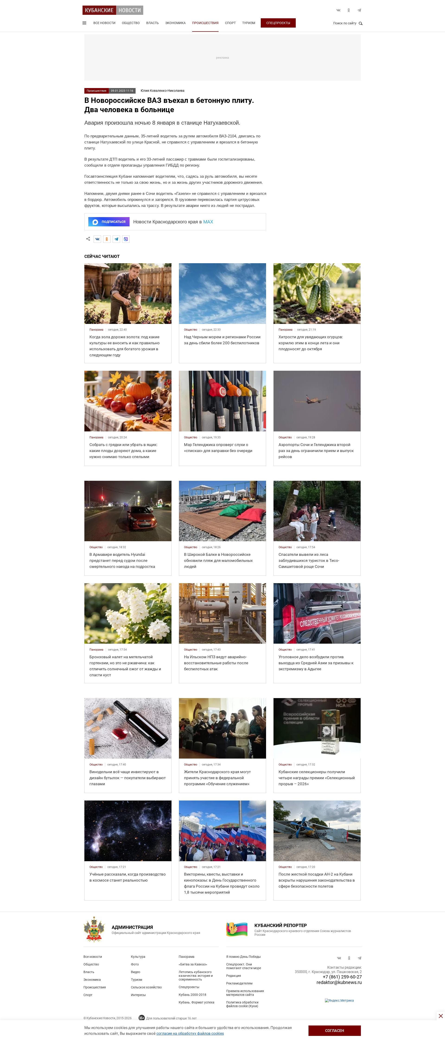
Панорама (186, 957)
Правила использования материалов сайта (245, 993)
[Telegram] (116, 239)
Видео (135, 972)
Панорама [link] (96, 329)
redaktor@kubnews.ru (339, 982)
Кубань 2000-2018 (192, 995)
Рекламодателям (239, 983)
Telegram (359, 10)
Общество (131, 23)
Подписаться (113, 222)
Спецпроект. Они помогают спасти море (243, 966)
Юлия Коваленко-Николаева (162, 90)
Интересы (138, 995)
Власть (152, 23)
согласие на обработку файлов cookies (190, 1033)
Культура (138, 957)
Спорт (230, 23)
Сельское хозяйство (146, 987)
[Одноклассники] (107, 239)
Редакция (233, 976)
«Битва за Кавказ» (193, 964)
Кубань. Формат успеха (196, 1002)
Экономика (175, 23)
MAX (208, 222)
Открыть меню (85, 24)
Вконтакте (338, 10)
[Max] (126, 239)
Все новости (104, 23)
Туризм (248, 23)
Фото (135, 964)
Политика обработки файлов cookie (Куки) (242, 1004)
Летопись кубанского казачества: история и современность (196, 975)
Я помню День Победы (243, 957)
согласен (334, 1030)
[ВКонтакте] (97, 239)
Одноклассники (348, 10)
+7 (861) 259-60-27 (342, 977)
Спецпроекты (278, 23)
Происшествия (205, 23)
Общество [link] (190, 329)
